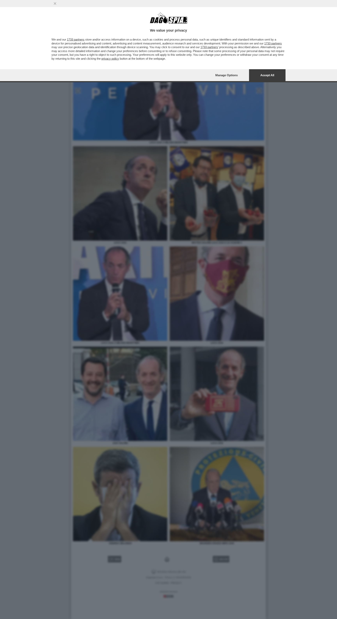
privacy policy (110, 58)
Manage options (226, 75)
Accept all (267, 75)
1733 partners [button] (75, 39)
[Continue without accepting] (55, 3)
